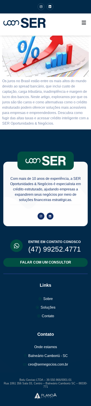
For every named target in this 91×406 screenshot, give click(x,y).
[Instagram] (41, 6)
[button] (84, 23)
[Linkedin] (50, 6)
